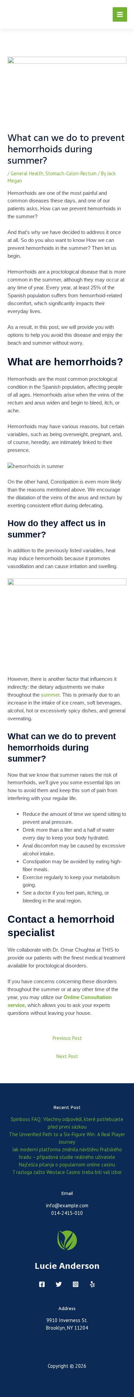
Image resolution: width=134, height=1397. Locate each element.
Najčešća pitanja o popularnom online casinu (67, 1164)
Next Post (67, 1056)
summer (50, 695)
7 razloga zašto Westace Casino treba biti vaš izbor (67, 1172)
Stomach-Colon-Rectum (71, 173)
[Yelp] (92, 1284)
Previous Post (67, 1038)
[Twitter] (59, 1284)
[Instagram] (75, 1284)
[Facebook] (42, 1284)
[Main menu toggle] (120, 14)
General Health (27, 173)
